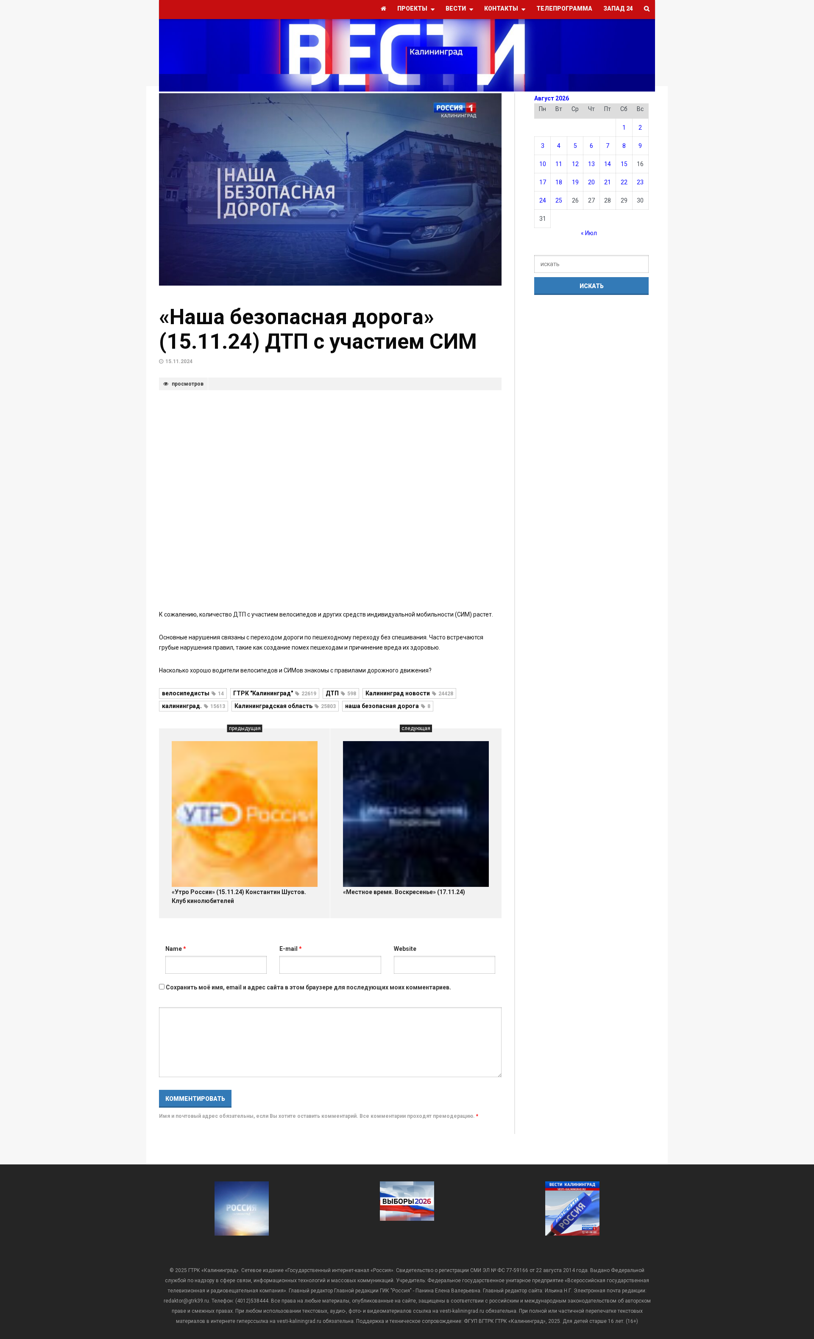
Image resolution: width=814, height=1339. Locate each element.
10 (542, 164)
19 (575, 182)
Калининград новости (409, 693)
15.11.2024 (178, 361)
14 (607, 164)
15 (624, 164)
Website (405, 948)
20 (591, 182)
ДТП (341, 693)
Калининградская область (285, 706)
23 (640, 182)
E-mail (290, 948)
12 (575, 164)
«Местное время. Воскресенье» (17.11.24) (404, 892)
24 (542, 200)
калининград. (193, 706)
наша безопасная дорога (387, 706)
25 (558, 200)
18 (558, 182)
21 (607, 182)
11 (558, 164)
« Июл (589, 233)
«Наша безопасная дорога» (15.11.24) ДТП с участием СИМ (318, 329)
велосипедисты (193, 693)
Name (175, 948)
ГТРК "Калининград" (274, 693)
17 (542, 182)
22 (624, 182)
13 (591, 164)
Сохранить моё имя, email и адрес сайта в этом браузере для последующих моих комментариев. (308, 987)
